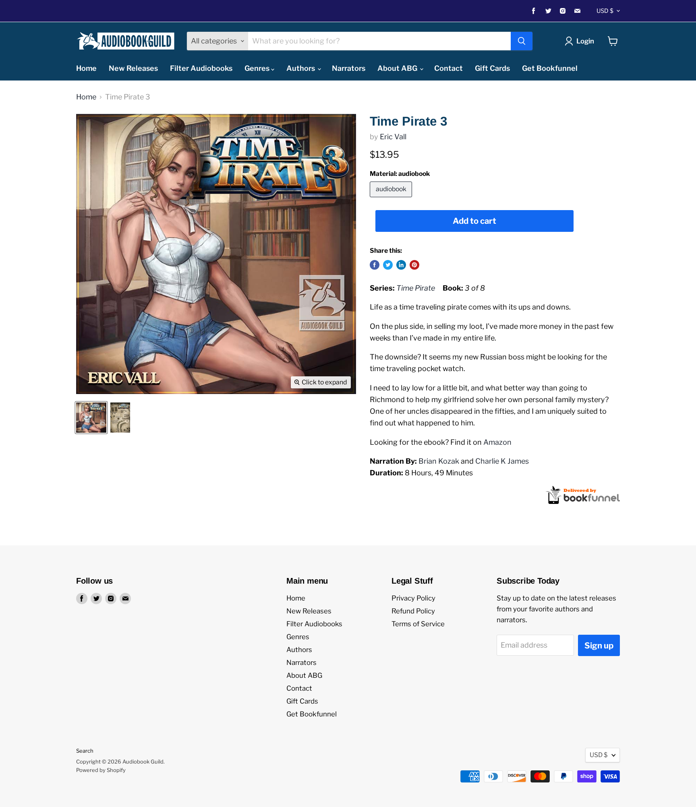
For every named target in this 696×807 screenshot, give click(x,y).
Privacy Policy (413, 598)
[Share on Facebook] (374, 265)
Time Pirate (415, 288)
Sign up (598, 645)
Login (585, 41)
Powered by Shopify (101, 770)
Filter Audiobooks (201, 68)
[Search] (521, 41)
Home (86, 68)
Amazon (497, 442)
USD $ (605, 10)
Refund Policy (413, 611)
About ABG (398, 68)
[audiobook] (392, 198)
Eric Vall (393, 136)
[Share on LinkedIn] (401, 265)
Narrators (348, 68)
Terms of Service (418, 624)
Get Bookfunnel (550, 68)
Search (84, 750)
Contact (448, 68)
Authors (301, 68)
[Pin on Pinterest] (414, 265)
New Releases (133, 68)
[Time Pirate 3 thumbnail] (91, 417)
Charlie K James (502, 461)
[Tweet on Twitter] (388, 265)
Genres (257, 68)
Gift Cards (492, 68)
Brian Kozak (438, 461)
